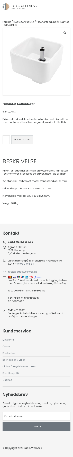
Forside (7, 22)
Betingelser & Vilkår (14, 359)
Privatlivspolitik (11, 373)
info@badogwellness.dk (22, 271)
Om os (6, 346)
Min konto (8, 339)
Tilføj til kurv (22, 139)
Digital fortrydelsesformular (19, 366)
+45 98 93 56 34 (24, 263)
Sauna (30, 22)
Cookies (7, 379)
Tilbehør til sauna (46, 22)
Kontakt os (9, 353)
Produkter (19, 22)
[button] (65, 33)
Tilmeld (36, 426)
